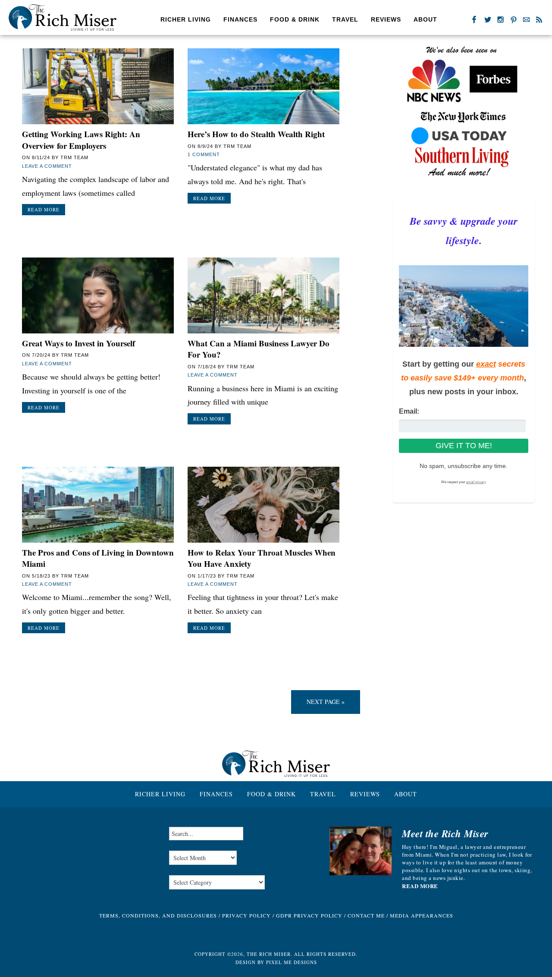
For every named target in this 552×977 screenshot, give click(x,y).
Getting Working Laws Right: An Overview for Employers (81, 139)
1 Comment (204, 154)
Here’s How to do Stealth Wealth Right (256, 134)
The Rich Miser (62, 17)
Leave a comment (47, 166)
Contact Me (366, 915)
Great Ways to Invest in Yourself (78, 343)
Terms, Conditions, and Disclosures (158, 915)
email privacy (476, 482)
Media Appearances (421, 915)
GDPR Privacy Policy (309, 915)
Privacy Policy (246, 915)
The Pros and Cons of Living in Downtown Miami (98, 558)
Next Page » (326, 701)
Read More (44, 209)
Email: (409, 411)
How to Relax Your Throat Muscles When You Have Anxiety (262, 558)
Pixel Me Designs (291, 962)
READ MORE (420, 886)
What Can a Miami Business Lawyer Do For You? (258, 349)
